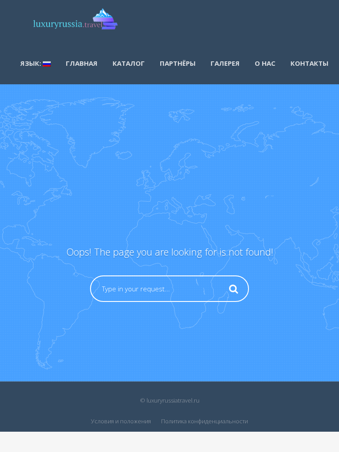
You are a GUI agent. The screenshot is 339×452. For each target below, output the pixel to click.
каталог (129, 63)
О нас (265, 63)
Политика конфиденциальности (204, 421)
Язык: (31, 63)
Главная (82, 63)
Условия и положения (121, 421)
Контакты (309, 63)
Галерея (225, 63)
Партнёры (178, 63)
